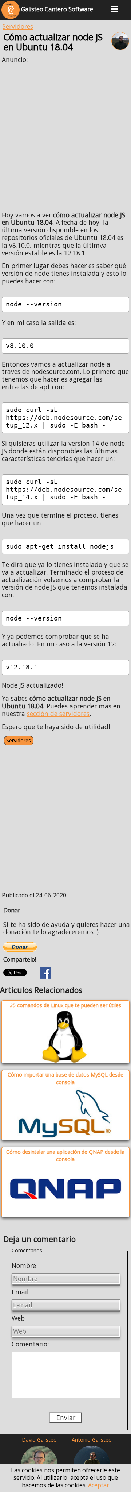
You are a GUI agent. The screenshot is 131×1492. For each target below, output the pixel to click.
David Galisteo (39, 1439)
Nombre (24, 1265)
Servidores (18, 26)
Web (18, 1318)
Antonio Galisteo (92, 1439)
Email (20, 1291)
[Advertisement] (65, 134)
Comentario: (30, 1344)
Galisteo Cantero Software (56, 9)
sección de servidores (58, 713)
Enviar (65, 1417)
